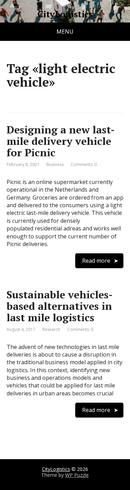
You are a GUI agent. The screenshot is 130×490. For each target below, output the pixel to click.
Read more (96, 260)
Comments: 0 (84, 164)
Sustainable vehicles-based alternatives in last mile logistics (60, 306)
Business (55, 164)
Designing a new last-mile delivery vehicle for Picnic (61, 141)
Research (51, 329)
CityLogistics (65, 14)
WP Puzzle (77, 475)
